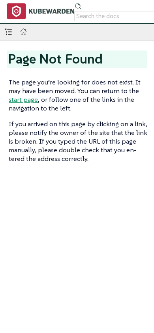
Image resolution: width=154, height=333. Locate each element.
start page (23, 99)
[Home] (23, 32)
